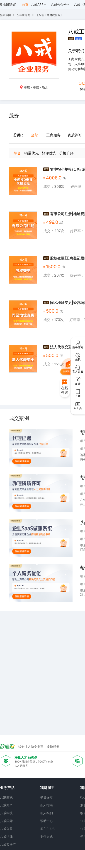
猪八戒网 (5, 15)
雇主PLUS (47, 829)
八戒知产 (6, 805)
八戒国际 (6, 821)
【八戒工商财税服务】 (49, 15)
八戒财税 (6, 797)
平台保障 (46, 797)
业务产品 (7, 787)
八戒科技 (6, 813)
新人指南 (46, 805)
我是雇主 (47, 787)
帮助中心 (46, 821)
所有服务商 (23, 15)
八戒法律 (6, 837)
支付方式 (46, 837)
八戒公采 (6, 829)
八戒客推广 (8, 844)
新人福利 (46, 813)
